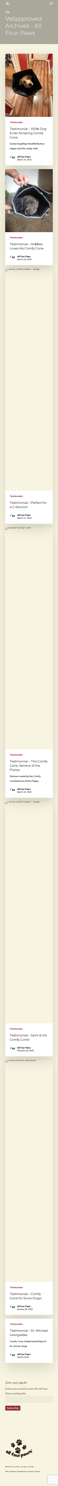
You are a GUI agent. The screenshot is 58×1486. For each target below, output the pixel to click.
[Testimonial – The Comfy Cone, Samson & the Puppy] (29, 662)
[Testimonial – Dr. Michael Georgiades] (29, 1341)
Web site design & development (15, 1471)
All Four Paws (24, 157)
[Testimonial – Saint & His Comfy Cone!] (29, 928)
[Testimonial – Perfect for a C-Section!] (29, 396)
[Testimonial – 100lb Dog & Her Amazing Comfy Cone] (29, 109)
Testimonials (16, 122)
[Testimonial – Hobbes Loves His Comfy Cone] (29, 217)
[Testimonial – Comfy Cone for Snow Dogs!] (29, 1187)
